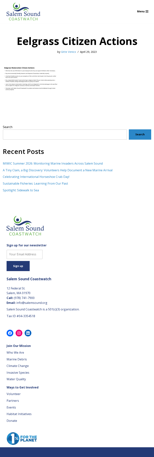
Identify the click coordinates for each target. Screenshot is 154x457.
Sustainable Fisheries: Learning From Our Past (35, 183)
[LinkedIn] (28, 333)
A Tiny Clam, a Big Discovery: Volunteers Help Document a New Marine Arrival (57, 170)
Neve (59, 453)
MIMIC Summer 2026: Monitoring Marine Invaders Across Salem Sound (53, 163)
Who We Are (15, 352)
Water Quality (16, 379)
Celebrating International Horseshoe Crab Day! (36, 177)
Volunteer (14, 394)
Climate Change (18, 366)
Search (7, 127)
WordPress (91, 453)
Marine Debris (17, 359)
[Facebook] (10, 333)
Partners (13, 401)
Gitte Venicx (68, 52)
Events (11, 407)
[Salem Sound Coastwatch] (23, 11)
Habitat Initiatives (19, 414)
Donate (12, 421)
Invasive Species (18, 373)
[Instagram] (19, 333)
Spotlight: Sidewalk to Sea (21, 190)
